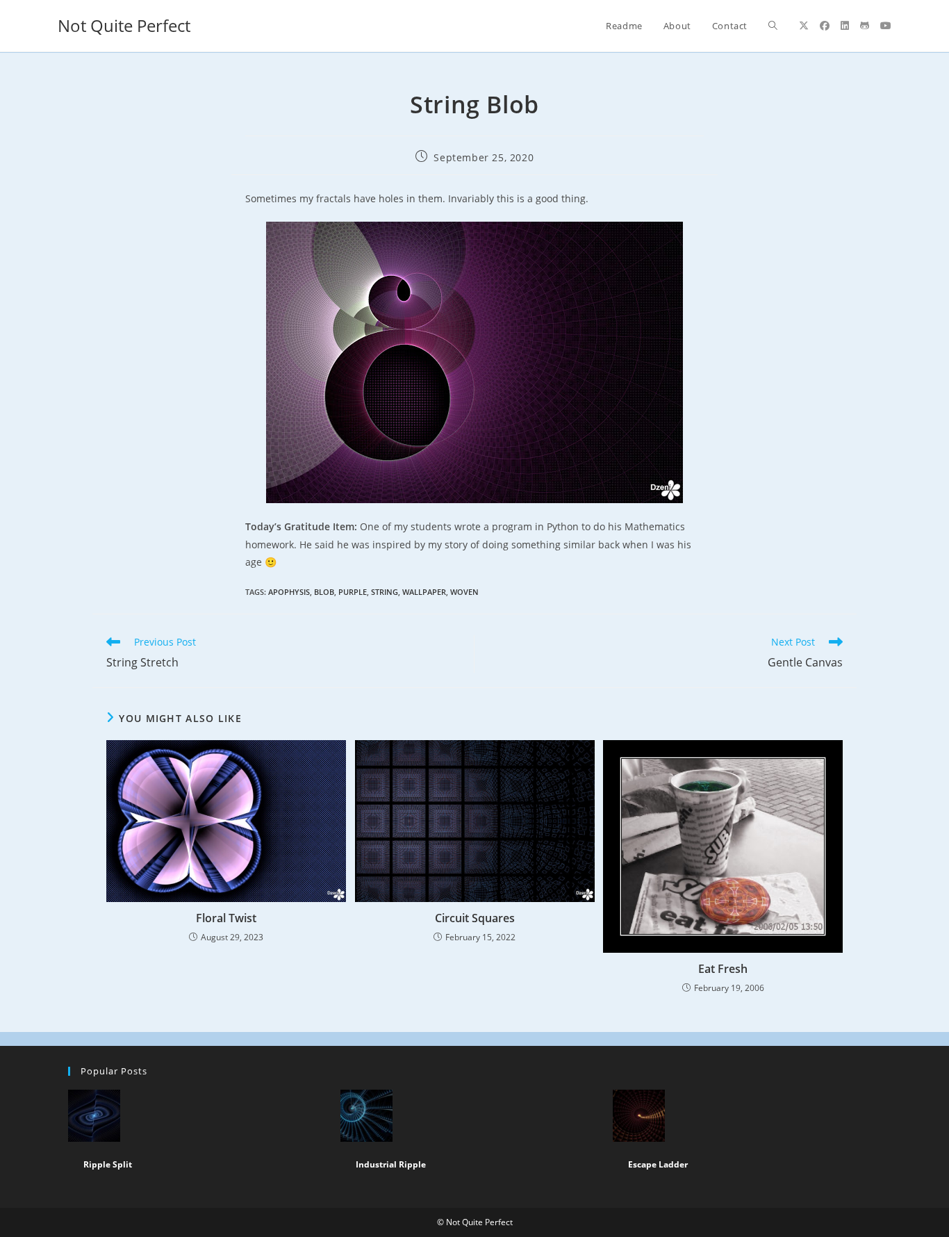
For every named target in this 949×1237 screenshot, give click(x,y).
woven (464, 592)
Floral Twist (226, 918)
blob (324, 592)
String (384, 592)
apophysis (289, 592)
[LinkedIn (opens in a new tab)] (845, 26)
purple (352, 592)
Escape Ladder (658, 1164)
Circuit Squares (475, 918)
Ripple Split (107, 1164)
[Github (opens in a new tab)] (865, 26)
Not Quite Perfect (124, 25)
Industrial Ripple (391, 1164)
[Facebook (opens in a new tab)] (824, 26)
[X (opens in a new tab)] (803, 26)
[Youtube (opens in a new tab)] (886, 26)
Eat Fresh (723, 968)
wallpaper (424, 592)
